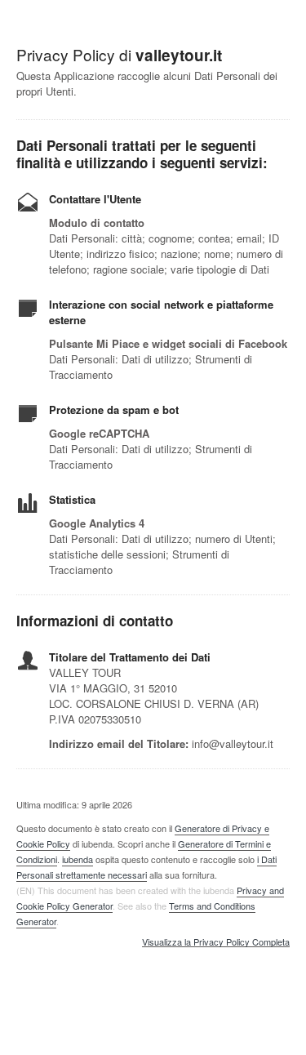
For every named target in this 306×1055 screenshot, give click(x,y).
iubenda (77, 859)
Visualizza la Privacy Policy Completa (216, 942)
